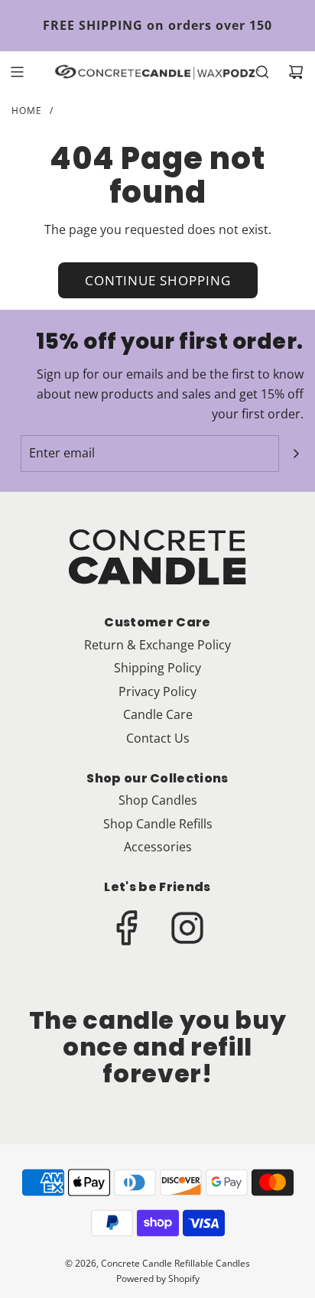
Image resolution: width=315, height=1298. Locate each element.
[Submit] (296, 453)
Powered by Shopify (158, 1278)
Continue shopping (158, 280)
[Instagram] (187, 927)
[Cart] (296, 72)
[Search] (262, 72)
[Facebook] (127, 927)
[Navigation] (17, 72)
